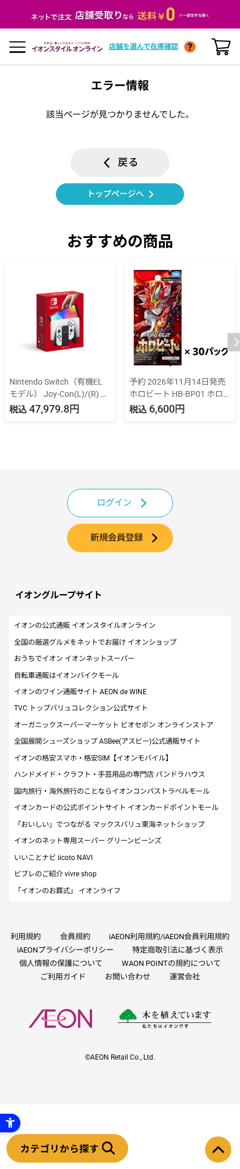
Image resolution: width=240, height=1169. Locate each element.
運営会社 (185, 976)
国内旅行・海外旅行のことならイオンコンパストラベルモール (112, 791)
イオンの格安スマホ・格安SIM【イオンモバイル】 (93, 758)
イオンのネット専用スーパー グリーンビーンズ (87, 841)
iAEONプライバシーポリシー (65, 950)
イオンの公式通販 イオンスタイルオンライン (85, 625)
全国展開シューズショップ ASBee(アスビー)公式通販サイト (107, 741)
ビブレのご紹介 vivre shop (55, 874)
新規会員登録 (116, 537)
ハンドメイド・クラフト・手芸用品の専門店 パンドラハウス (109, 774)
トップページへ (115, 193)
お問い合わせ (127, 976)
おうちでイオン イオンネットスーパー (74, 659)
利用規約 (25, 936)
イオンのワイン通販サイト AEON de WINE (80, 692)
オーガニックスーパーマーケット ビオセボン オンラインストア (113, 725)
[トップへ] (218, 1149)
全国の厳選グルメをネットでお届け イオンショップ (95, 642)
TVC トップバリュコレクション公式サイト (81, 708)
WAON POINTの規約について (171, 963)
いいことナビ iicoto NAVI (53, 858)
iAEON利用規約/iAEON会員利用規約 (169, 936)
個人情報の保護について (61, 963)
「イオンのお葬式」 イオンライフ (67, 891)
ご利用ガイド (63, 976)
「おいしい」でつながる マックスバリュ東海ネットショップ (109, 824)
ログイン (114, 503)
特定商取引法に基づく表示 (177, 950)
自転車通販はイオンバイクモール (66, 675)
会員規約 (75, 936)
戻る (128, 162)
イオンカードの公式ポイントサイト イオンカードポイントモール (116, 808)
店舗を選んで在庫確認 (143, 46)
